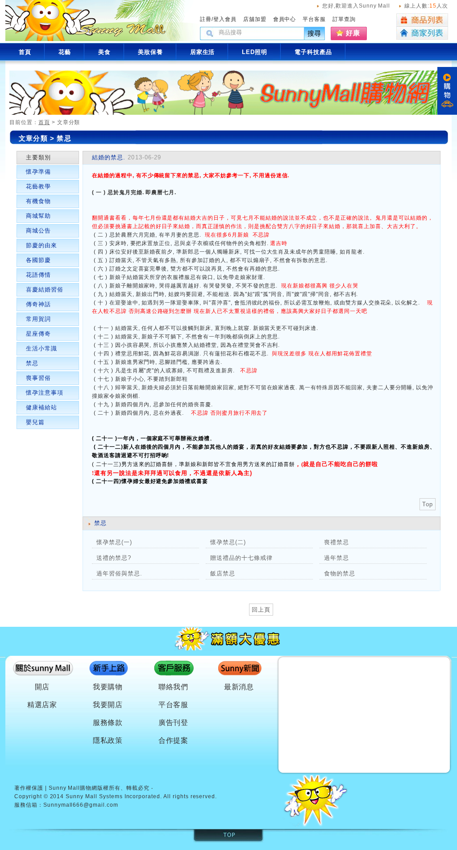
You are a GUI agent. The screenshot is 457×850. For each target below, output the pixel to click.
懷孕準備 (38, 171)
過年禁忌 (336, 557)
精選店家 (42, 704)
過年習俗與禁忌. (119, 573)
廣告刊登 (173, 722)
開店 (42, 687)
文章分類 (33, 138)
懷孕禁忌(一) (114, 542)
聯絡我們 (173, 687)
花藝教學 (38, 186)
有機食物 (38, 201)
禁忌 (64, 138)
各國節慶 (38, 260)
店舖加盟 (254, 19)
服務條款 (108, 722)
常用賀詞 (38, 319)
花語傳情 (38, 274)
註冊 (206, 19)
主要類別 (38, 157)
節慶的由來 (41, 245)
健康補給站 (41, 407)
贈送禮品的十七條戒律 (241, 557)
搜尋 (314, 33)
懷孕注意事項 (44, 392)
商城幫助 (38, 215)
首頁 (44, 122)
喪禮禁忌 (336, 542)
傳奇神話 (38, 304)
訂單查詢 (344, 19)
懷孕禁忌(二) (228, 542)
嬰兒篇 (35, 422)
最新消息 (239, 687)
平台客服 (314, 19)
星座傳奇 (38, 333)
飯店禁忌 (222, 573)
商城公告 (38, 230)
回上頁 (261, 609)
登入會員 (225, 19)
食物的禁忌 (339, 573)
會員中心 (284, 19)
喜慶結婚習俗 (44, 289)
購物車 (447, 91)
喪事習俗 (38, 378)
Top (427, 504)
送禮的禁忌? (113, 557)
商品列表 (422, 20)
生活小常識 (41, 348)
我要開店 (108, 704)
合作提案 (173, 740)
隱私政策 (108, 740)
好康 (353, 33)
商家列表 (422, 33)
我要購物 (108, 687)
